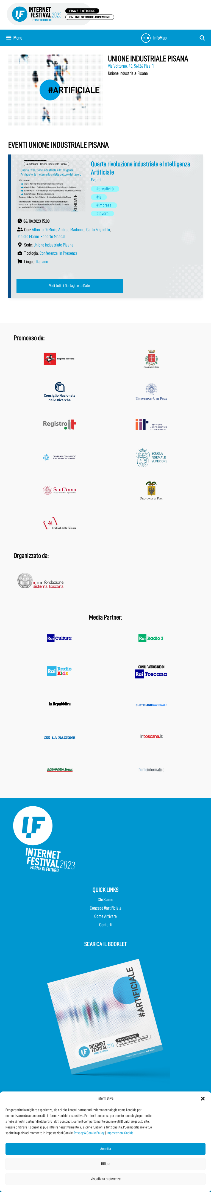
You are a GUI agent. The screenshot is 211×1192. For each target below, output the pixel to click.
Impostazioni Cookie (120, 1133)
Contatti (105, 924)
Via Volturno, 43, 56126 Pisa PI (131, 66)
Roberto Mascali (53, 236)
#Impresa (104, 205)
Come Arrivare (105, 916)
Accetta (105, 1149)
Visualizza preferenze (106, 1179)
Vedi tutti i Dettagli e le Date (69, 285)
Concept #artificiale (105, 908)
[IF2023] (60, 14)
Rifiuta (105, 1164)
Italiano (42, 261)
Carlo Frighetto (98, 229)
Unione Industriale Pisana (53, 245)
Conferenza (49, 253)
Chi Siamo (105, 899)
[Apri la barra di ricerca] (202, 38)
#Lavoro (102, 213)
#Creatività (105, 189)
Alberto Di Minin (44, 229)
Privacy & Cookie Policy (89, 1133)
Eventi (96, 179)
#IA (98, 197)
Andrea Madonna (71, 229)
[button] (203, 1098)
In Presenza (68, 253)
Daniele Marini (27, 236)
